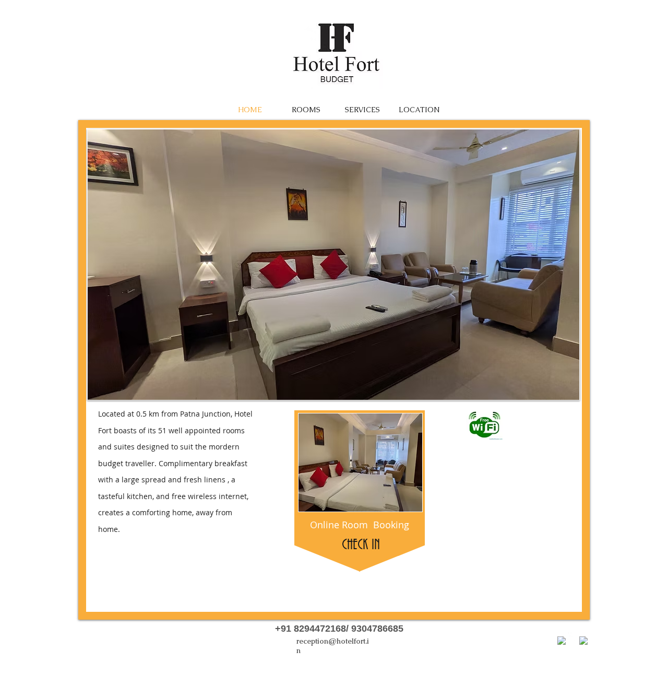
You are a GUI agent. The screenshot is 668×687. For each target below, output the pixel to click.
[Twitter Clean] (572, 637)
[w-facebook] (561, 640)
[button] (333, 264)
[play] (563, 384)
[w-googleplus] (583, 640)
